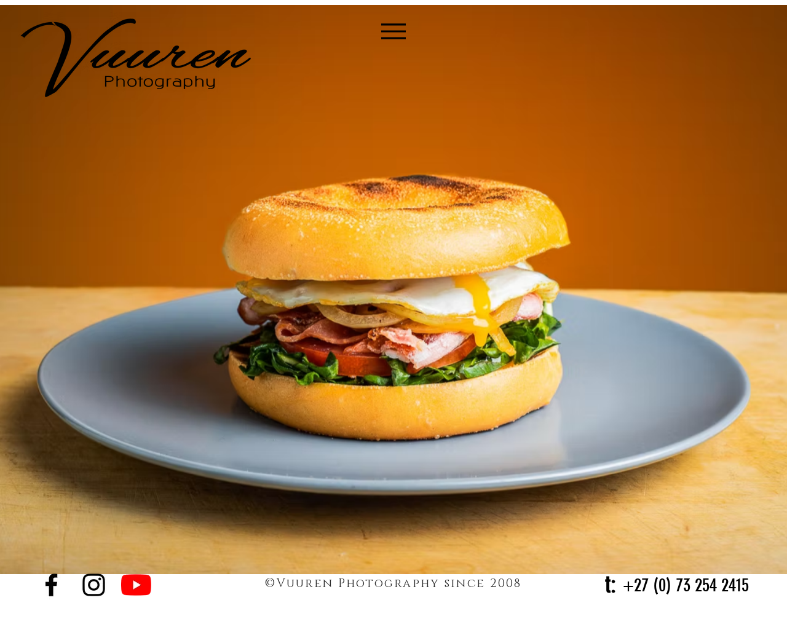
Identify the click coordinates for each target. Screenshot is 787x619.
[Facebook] (51, 585)
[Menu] (394, 31)
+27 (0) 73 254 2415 (686, 585)
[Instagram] (94, 585)
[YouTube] (136, 585)
